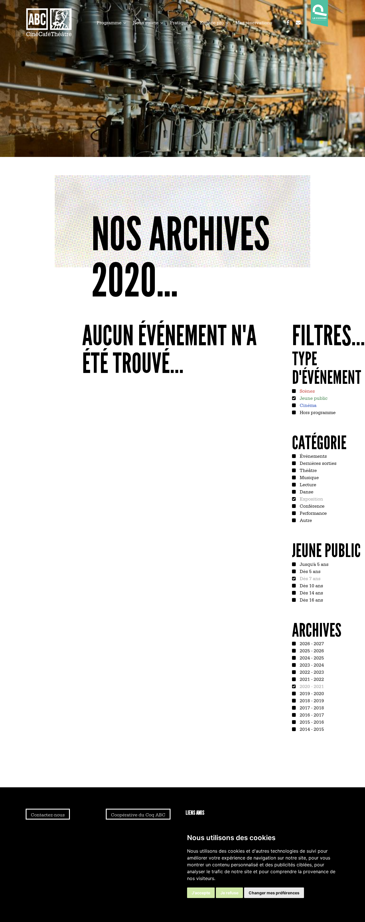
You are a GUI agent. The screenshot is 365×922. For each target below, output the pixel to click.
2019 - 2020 (311, 693)
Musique (309, 477)
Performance (313, 513)
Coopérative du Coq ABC (138, 814)
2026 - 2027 (311, 643)
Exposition (311, 498)
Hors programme (317, 412)
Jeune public (313, 398)
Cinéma (308, 405)
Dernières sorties (317, 463)
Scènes (307, 391)
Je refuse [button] (229, 892)
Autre (305, 520)
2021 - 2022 (311, 679)
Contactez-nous (48, 814)
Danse (306, 491)
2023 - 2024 (311, 664)
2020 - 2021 (311, 686)
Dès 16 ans (311, 599)
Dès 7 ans (310, 578)
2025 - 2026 (311, 650)
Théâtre (308, 470)
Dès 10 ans (311, 585)
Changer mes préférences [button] (274, 892)
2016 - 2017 (311, 714)
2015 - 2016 (311, 722)
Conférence (312, 506)
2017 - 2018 (311, 707)
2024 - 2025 (311, 657)
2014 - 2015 (311, 729)
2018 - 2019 (311, 700)
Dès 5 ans (310, 571)
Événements (313, 456)
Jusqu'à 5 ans (313, 564)
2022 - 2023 (311, 672)
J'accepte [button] (201, 892)
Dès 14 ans (311, 592)
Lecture (307, 484)
